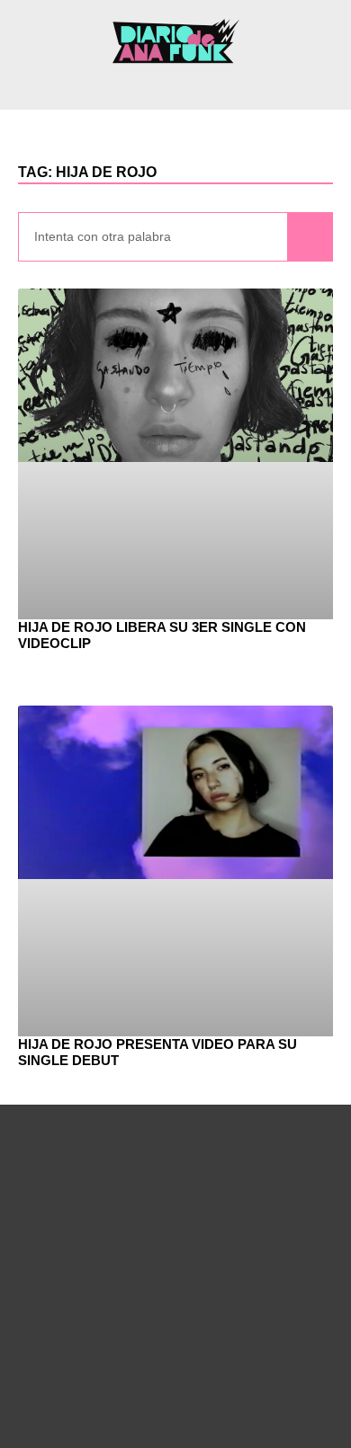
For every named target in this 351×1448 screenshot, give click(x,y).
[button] (175, 85)
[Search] (309, 237)
